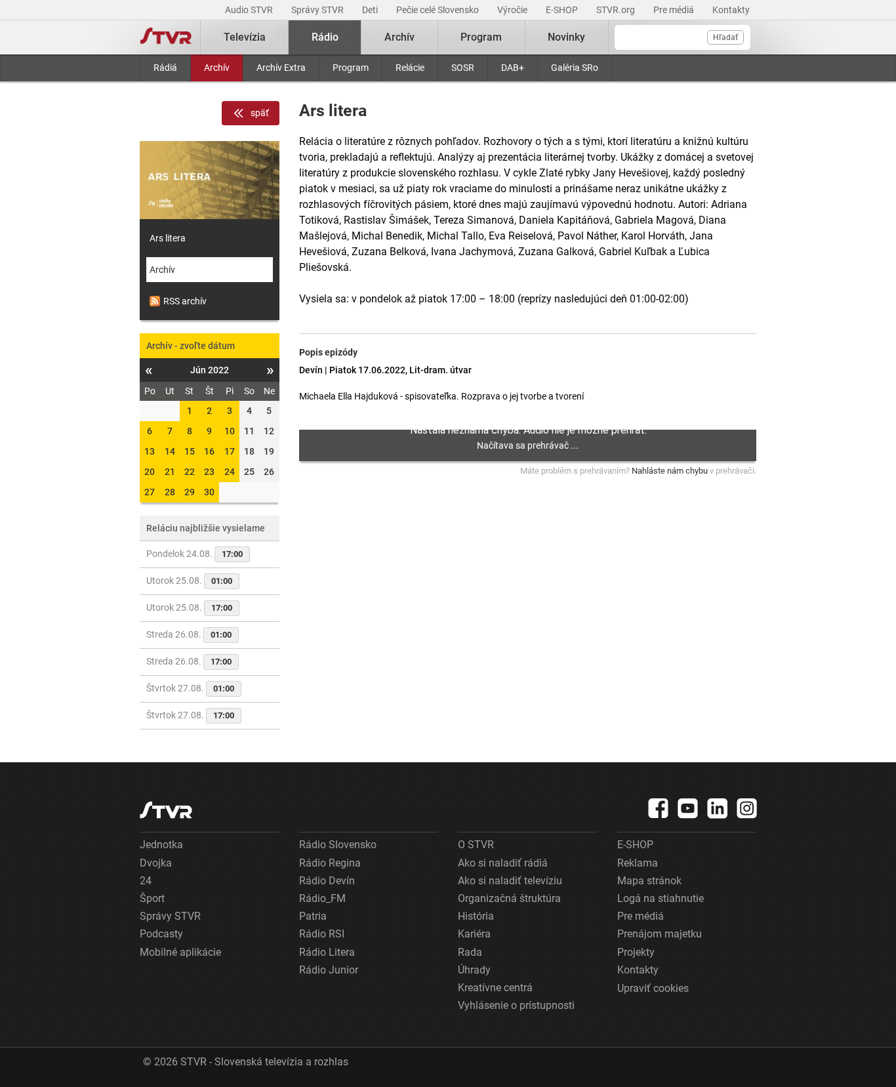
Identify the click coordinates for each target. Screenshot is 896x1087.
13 (149, 451)
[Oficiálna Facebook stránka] (658, 808)
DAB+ (512, 67)
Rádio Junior (328, 970)
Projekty (636, 952)
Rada (470, 952)
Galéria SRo (574, 67)
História (476, 916)
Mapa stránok (649, 880)
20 (149, 471)
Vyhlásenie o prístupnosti (516, 1005)
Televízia (245, 37)
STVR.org (616, 10)
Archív (217, 67)
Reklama (637, 863)
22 (189, 471)
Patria (313, 916)
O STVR (476, 844)
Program (351, 67)
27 (149, 492)
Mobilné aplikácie (180, 952)
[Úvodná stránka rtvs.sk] (166, 37)
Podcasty (161, 934)
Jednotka (161, 844)
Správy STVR (318, 10)
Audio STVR (250, 10)
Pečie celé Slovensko (438, 10)
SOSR (462, 67)
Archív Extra (281, 67)
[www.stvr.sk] (166, 810)
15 (189, 451)
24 (229, 471)
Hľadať (725, 37)
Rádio (325, 37)
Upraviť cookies (653, 988)
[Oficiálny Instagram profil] (747, 808)
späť (260, 113)
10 (229, 431)
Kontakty (731, 10)
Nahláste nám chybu (670, 471)
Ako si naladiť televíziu (510, 880)
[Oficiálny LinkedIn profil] (717, 808)
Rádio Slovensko (338, 844)
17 (229, 451)
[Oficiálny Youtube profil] (688, 808)
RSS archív (185, 301)
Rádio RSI (321, 934)
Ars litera (168, 238)
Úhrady (474, 970)
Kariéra (474, 934)
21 (170, 471)
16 (209, 451)
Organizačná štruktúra (509, 898)
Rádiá (165, 67)
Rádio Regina (330, 863)
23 (209, 471)
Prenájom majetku (659, 934)
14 (170, 451)
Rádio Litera (327, 952)
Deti (371, 10)
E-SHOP (563, 10)
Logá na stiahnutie (660, 898)
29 (189, 492)
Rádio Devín (327, 880)
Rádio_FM (322, 898)
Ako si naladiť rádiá (503, 863)
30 (209, 492)
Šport (152, 898)
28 (170, 492)
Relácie (410, 67)
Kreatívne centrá (495, 987)
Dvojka (156, 863)
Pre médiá (674, 10)
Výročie (513, 10)
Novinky (566, 37)
